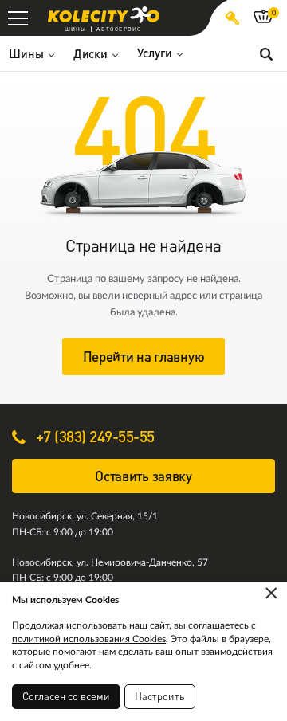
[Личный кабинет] (232, 18)
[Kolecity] (103, 15)
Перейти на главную (144, 356)
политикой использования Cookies (89, 639)
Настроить (160, 696)
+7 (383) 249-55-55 (93, 436)
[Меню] (18, 18)
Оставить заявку (143, 476)
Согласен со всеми (66, 696)
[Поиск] (266, 53)
